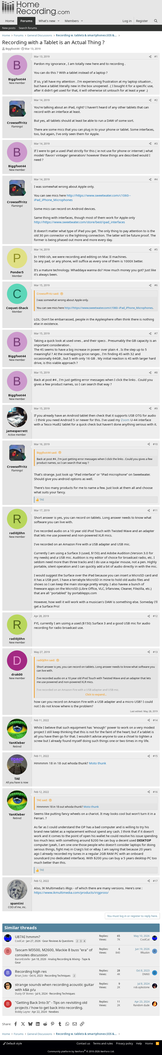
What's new (47, 21)
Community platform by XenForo (81, 1051)
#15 (155, 756)
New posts (8, 28)
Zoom (125, 420)
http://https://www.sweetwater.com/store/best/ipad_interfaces (79, 222)
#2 (156, 100)
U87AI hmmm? (27, 936)
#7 (156, 333)
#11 (155, 510)
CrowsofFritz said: (48, 294)
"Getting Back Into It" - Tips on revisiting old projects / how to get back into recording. (51, 1005)
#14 (155, 720)
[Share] (150, 56)
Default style (14, 1043)
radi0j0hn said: (46, 660)
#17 (155, 881)
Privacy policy (124, 1043)
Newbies (54, 1012)
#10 (155, 444)
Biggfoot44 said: (47, 452)
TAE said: (42, 800)
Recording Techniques (57, 975)
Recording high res (31, 971)
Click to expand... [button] (96, 694)
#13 (155, 652)
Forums (26, 21)
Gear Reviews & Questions (57, 941)
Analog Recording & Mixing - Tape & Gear (52, 961)
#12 (155, 616)
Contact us (83, 1043)
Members (72, 21)
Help (139, 1043)
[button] (59, 21)
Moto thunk (97, 763)
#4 (156, 179)
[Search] (156, 21)
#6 (156, 285)
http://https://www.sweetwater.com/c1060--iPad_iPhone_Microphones (109, 308)
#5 (156, 249)
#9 (156, 408)
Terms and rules (103, 1043)
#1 (156, 56)
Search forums (28, 28)
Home (9, 21)
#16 (155, 792)
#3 (156, 143)
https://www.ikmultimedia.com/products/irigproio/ (71, 892)
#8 (156, 372)
